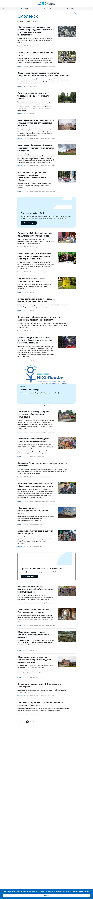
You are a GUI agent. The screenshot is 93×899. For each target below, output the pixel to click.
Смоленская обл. (31, 21)
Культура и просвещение (37, 456)
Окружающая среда (36, 46)
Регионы (20, 21)
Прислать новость (29, 576)
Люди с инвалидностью (37, 331)
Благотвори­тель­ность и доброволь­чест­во (42, 66)
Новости (19, 46)
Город (32, 113)
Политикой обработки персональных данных (76, 891)
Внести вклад (28, 223)
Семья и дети (34, 86)
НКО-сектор (33, 247)
